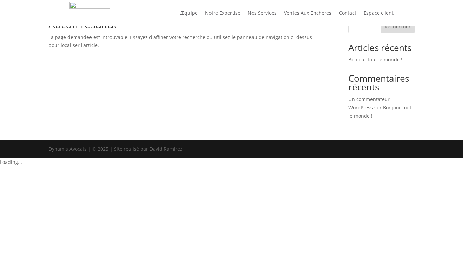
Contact (347, 12)
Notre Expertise (222, 12)
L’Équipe (188, 12)
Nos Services (262, 12)
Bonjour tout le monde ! (375, 59)
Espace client (379, 12)
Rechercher (398, 26)
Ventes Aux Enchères (307, 12)
